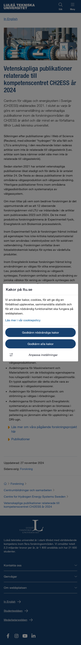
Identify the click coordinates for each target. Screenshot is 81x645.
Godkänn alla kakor (40, 344)
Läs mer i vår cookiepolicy (22, 320)
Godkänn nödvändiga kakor (40, 332)
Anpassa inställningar (43, 355)
